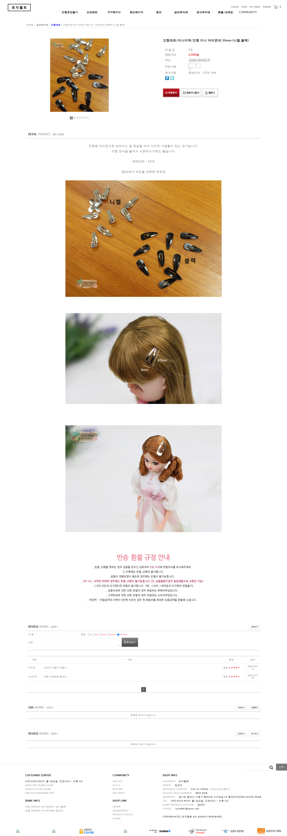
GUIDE (117, 818)
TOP (281, 767)
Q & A (116, 785)
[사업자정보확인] (220, 789)
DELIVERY (119, 793)
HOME (117, 807)
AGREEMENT (121, 810)
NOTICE (117, 781)
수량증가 (190, 68)
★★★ (104, 634)
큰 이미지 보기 (81, 118)
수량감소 (190, 70)
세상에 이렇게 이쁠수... (56, 668)
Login (235, 7)
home (30, 25)
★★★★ (113, 634)
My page (255, 7)
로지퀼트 (19, 7)
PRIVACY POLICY (123, 814)
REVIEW (118, 789)
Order (267, 7)
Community (248, 12)
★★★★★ (123, 634)
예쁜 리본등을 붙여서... (56, 677)
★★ (97, 634)
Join (244, 7)
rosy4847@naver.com (187, 809)
